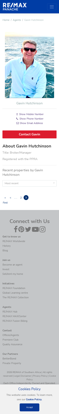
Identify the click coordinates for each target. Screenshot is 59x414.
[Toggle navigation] (51, 6)
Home (6, 20)
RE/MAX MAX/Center (14, 316)
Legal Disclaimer (22, 375)
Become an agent (12, 264)
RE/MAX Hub (9, 311)
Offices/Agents (10, 335)
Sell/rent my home (12, 274)
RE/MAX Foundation (13, 288)
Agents (17, 20)
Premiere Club (10, 339)
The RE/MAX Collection (15, 297)
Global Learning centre (15, 292)
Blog (5, 250)
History (6, 246)
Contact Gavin (29, 134)
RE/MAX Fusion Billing (14, 321)
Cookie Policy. (34, 399)
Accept (29, 407)
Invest (5, 269)
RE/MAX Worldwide (13, 241)
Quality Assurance (12, 344)
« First (5, 198)
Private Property (11, 363)
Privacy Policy (40, 375)
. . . (15, 197)
